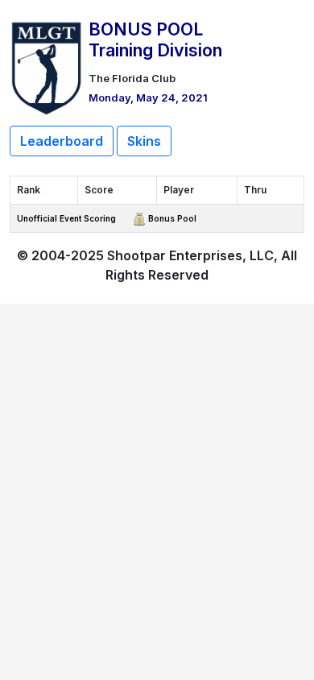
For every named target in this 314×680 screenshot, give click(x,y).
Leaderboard (61, 141)
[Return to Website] (47, 66)
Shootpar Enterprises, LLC (190, 255)
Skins (144, 141)
